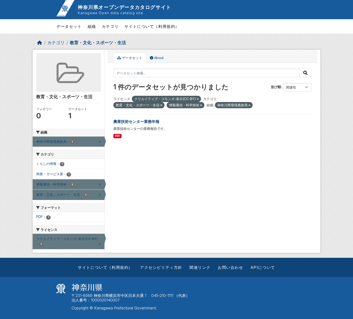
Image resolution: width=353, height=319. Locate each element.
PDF (117, 136)
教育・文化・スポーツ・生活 (98, 42)
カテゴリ (110, 26)
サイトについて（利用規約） (151, 26)
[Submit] (305, 73)
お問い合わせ (230, 267)
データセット (69, 26)
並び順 (276, 87)
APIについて (262, 267)
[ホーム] (39, 42)
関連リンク (200, 267)
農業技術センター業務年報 (136, 121)
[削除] (198, 99)
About (158, 58)
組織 (92, 26)
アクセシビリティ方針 (161, 267)
